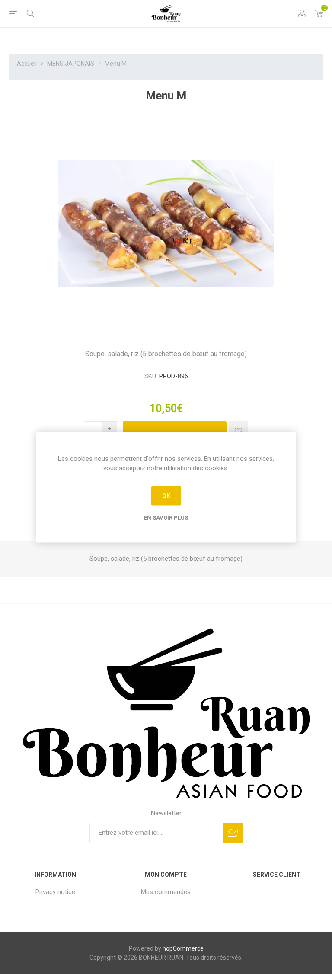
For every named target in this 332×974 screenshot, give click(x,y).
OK (166, 495)
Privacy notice (55, 892)
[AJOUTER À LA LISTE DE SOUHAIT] (238, 431)
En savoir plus (166, 517)
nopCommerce (183, 948)
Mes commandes (166, 892)
